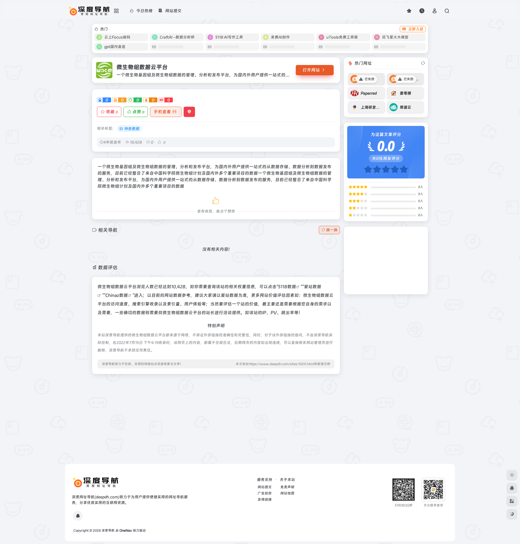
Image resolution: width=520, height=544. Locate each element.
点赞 (138, 111)
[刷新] (423, 63)
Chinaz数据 (116, 295)
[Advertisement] (216, 416)
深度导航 (108, 530)
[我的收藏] (409, 10)
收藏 (112, 111)
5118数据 (287, 286)
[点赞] (216, 200)
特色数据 (131, 128)
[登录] (434, 10)
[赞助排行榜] (511, 475)
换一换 (331, 230)
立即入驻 (415, 29)
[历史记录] (422, 10)
